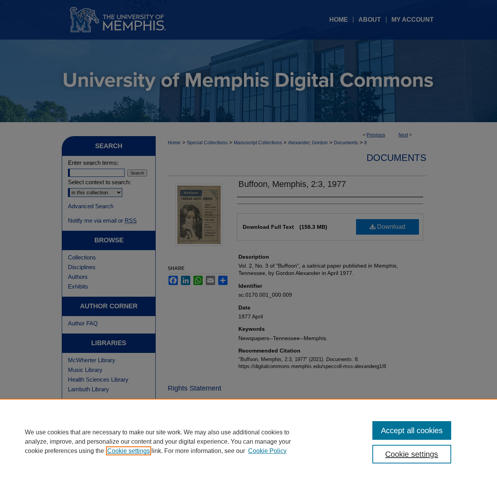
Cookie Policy (267, 451)
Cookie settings (128, 451)
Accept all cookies (412, 430)
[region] (248, 441)
